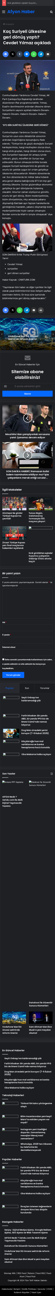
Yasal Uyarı (36, 1292)
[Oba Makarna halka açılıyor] (11, 758)
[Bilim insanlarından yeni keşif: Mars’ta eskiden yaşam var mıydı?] (10, 1120)
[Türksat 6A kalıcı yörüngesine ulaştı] (10, 1107)
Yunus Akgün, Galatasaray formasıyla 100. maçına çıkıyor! (37, 517)
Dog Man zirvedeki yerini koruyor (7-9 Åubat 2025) (35, 732)
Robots (31, 1273)
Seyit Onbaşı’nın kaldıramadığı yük (31, 699)
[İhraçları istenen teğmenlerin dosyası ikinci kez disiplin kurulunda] (10, 1210)
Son (27, 688)
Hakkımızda (7, 1289)
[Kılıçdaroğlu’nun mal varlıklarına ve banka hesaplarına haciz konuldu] (11, 745)
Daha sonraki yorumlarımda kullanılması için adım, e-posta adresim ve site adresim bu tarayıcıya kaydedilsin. (27, 663)
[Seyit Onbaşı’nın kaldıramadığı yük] (11, 704)
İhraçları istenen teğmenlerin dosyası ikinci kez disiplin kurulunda (36, 1209)
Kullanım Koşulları (21, 1292)
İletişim (17, 1289)
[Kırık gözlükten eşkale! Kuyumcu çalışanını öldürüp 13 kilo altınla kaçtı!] (41, 538)
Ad (4, 622)
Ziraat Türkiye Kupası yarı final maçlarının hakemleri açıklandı (13, 545)
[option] (27, 334)
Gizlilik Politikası (29, 1289)
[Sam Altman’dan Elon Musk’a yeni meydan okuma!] (41, 1018)
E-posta (6, 635)
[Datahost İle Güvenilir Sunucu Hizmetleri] (41, 890)
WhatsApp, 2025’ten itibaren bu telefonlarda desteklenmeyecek (36, 1147)
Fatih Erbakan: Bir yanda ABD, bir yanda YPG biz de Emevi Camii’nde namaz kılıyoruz (35, 720)
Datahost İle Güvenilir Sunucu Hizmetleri (41, 1004)
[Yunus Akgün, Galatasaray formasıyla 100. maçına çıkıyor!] (41, 503)
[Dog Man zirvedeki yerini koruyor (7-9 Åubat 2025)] (11, 733)
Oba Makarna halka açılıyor (36, 754)
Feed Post (30, 1276)
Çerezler (42, 1289)
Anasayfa (9, 24)
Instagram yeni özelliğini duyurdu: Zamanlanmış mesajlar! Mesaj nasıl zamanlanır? (34, 1134)
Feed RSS (40, 1273)
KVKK (49, 1289)
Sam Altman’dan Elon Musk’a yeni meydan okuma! (40, 1029)
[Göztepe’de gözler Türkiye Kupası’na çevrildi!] (14, 503)
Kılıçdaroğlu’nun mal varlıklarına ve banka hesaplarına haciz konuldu (35, 744)
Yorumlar (44, 688)
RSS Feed (22, 1273)
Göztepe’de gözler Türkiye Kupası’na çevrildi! (12, 516)
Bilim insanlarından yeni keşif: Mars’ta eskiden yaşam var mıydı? (36, 1119)
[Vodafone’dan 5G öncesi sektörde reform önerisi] (14, 1018)
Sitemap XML (10, 1273)
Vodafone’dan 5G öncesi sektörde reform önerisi (23, 337)
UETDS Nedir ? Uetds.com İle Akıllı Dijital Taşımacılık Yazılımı (12, 801)
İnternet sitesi (8, 647)
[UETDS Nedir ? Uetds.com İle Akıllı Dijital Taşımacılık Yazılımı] (14, 787)
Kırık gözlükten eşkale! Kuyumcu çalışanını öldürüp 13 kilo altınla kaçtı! (41, 557)
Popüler (10, 688)
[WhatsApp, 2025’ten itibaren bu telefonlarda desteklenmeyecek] (10, 1148)
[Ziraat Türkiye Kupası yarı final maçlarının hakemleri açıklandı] (14, 533)
